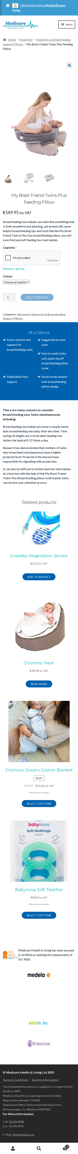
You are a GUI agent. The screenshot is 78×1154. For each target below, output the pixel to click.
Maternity (26, 39)
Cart (60, 1145)
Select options (39, 803)
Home (12, 39)
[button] (69, 65)
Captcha (10, 247)
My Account (13, 1148)
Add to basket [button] (39, 576)
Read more (39, 684)
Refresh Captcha (13, 268)
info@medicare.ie (23, 1134)
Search (39, 1148)
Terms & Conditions (15, 1079)
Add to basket (37, 297)
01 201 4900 (16, 1121)
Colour (7, 276)
